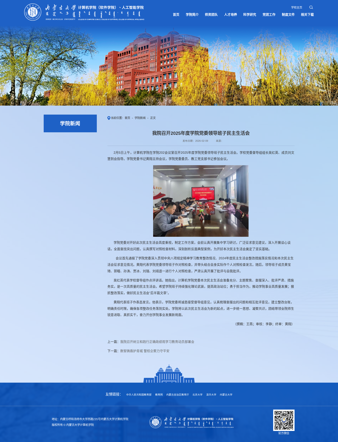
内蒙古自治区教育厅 (177, 394)
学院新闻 (140, 118)
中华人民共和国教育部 (139, 394)
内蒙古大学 (226, 394)
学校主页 (296, 7)
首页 (127, 118)
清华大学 (211, 394)
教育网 (159, 394)
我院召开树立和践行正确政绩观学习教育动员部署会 (157, 342)
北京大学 (197, 394)
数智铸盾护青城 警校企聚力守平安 (144, 351)
